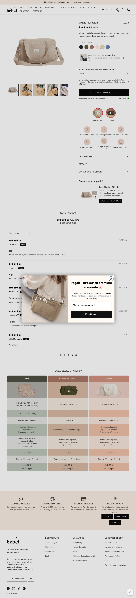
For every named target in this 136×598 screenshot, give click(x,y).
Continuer (91, 314)
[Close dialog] (111, 279)
